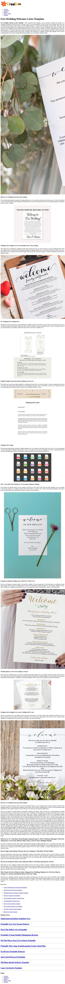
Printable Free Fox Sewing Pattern (15, 924)
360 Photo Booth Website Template (15, 962)
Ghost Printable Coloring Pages (12, 901)
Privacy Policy (7, 980)
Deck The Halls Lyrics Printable (14, 930)
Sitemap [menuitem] (6, 15)
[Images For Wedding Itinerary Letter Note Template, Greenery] (32, 629)
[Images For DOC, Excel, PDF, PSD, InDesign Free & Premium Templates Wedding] (32, 467)
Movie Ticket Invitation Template (12, 903)
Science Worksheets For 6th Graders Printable (15, 887)
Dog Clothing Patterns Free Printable (13, 906)
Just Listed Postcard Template (13, 957)
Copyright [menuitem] (6, 10)
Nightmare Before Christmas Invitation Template (16, 893)
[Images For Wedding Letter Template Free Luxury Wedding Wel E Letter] (32, 695)
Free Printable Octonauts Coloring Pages (14, 898)
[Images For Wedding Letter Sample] (32, 416)
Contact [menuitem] (6, 9)
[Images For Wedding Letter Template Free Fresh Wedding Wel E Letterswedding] (32, 224)
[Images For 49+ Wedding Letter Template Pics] (32, 287)
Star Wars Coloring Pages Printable (12, 909)
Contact (6, 976)
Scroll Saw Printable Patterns (13, 951)
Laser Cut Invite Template (11, 968)
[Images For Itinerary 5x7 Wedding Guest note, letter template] (32, 115)
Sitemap (6, 982)
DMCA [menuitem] (6, 12)
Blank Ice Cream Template (10, 912)
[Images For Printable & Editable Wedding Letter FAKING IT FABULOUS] (32, 535)
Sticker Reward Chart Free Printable (13, 890)
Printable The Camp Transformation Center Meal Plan (23, 946)
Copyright (6, 977)
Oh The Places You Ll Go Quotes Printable (18, 940)
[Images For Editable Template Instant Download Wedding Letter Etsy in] (32, 354)
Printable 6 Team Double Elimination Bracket (19, 935)
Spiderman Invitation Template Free (15, 919)
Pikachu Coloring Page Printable (12, 895)
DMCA (6, 979)
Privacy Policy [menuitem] (7, 13)
